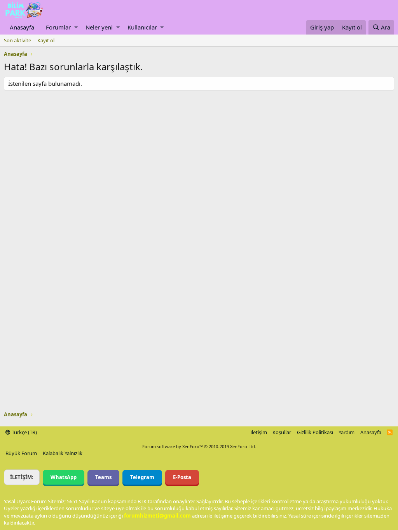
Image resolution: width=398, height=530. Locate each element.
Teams (103, 477)
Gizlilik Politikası (315, 432)
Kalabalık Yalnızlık (62, 453)
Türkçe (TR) (23, 432)
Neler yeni (99, 27)
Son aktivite (17, 40)
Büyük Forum (21, 453)
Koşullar (281, 432)
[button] (76, 27)
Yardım (346, 432)
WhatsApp (64, 477)
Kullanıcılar (142, 27)
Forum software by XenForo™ (199, 446)
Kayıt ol (45, 40)
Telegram (142, 477)
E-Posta (182, 477)
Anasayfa (22, 27)
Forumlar (58, 27)
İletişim (258, 432)
